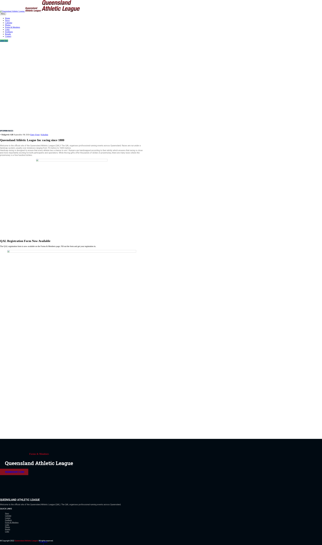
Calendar (8, 23)
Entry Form (34, 134)
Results (8, 34)
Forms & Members (12, 27)
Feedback (9, 32)
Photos (7, 25)
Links (7, 29)
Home (7, 18)
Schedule (44, 134)
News (7, 20)
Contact (8, 36)
